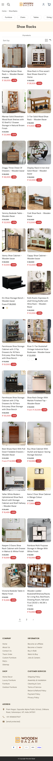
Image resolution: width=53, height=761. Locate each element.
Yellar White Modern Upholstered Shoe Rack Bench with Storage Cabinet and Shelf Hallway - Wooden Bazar (14, 500)
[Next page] (33, 619)
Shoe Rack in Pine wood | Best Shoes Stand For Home (38, 74)
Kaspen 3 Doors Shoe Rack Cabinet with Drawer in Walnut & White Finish (13, 548)
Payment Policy (34, 694)
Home (4, 11)
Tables (36, 17)
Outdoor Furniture (9, 687)
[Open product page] (14, 56)
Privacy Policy (33, 697)
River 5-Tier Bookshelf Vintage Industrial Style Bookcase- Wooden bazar (38, 349)
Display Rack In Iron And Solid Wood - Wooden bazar (38, 171)
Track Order (7, 654)
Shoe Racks (13, 11)
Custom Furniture (9, 658)
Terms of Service (34, 687)
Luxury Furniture (9, 680)
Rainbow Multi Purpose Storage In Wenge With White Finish (37, 548)
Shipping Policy (34, 677)
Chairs (22, 17)
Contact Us (6, 651)
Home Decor (7, 677)
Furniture (8, 17)
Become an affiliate (35, 644)
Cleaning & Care (34, 684)
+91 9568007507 (13, 717)
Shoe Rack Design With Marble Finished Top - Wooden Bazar (37, 400)
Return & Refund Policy (37, 691)
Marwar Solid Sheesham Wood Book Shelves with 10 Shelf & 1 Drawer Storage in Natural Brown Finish (13, 122)
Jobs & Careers (34, 658)
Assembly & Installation (37, 680)
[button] (3, 4)
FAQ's (4, 661)
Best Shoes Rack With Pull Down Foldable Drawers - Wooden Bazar (13, 452)
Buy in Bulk (32, 651)
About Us (6, 647)
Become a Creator (35, 647)
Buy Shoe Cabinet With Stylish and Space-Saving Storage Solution (38, 452)
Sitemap (5, 665)
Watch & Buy (33, 654)
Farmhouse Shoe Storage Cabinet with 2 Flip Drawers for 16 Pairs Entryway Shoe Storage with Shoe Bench (13, 352)
